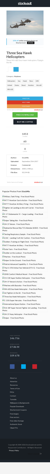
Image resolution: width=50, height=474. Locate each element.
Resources (14, 385)
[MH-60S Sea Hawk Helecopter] (22, 289)
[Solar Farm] (14, 249)
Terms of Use (15, 388)
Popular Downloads (17, 406)
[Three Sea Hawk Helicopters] (21, 296)
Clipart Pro (14, 428)
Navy (31, 81)
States (17, 85)
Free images (14, 414)
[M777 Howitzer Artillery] (20, 245)
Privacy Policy (14, 450)
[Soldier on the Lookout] (19, 253)
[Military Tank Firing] (18, 196)
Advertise (13, 381)
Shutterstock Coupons (18, 410)
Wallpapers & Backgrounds (19, 403)
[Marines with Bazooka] (19, 285)
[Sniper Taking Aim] (17, 220)
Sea (19, 81)
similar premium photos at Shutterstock (25, 42)
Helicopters (11, 81)
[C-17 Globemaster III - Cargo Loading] (25, 215)
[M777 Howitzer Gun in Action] (22, 200)
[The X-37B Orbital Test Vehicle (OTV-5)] (25, 269)
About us (13, 378)
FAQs (12, 392)
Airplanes (17, 76)
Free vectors (14, 417)
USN (37, 81)
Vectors (26, 102)
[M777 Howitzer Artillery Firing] (22, 204)
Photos (25, 98)
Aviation (31, 85)
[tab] (10, 69)
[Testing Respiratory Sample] (21, 234)
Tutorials (13, 399)
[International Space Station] (21, 304)
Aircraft (39, 85)
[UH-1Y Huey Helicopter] (19, 314)
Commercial (26, 165)
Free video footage (17, 421)
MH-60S (10, 89)
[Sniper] (13, 318)
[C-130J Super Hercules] (19, 300)
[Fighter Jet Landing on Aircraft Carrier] (25, 209)
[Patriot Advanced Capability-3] (22, 264)
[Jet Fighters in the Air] (19, 293)
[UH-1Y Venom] (16, 224)
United (9, 85)
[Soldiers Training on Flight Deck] (23, 241)
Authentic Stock (16, 424)
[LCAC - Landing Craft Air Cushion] (23, 238)
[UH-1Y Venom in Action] (19, 281)
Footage (26, 106)
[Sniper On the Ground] (19, 260)
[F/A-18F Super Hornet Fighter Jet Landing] (25, 309)
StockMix (25, 158)
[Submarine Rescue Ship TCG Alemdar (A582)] (25, 229)
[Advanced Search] (43, 3)
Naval (23, 85)
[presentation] (10, 69)
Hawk (25, 81)
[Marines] (13, 256)
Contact (13, 396)
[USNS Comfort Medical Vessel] (22, 274)
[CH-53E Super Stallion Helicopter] (23, 278)
